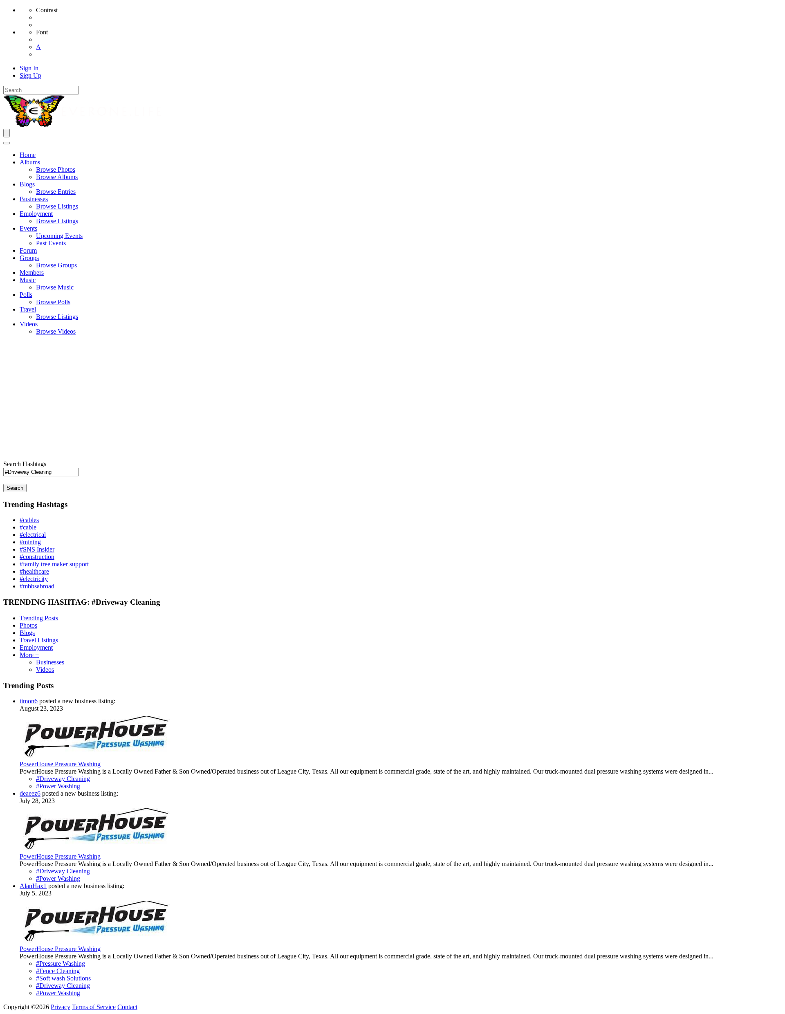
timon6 (29, 701)
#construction (37, 556)
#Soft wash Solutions (63, 978)
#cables (29, 519)
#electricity (34, 578)
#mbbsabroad (37, 586)
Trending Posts (39, 618)
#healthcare (34, 571)
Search (15, 488)
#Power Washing (58, 786)
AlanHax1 (33, 885)
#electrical (33, 534)
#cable (28, 527)
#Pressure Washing (60, 963)
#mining (30, 541)
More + (29, 654)
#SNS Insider (37, 549)
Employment (36, 647)
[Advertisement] (392, 399)
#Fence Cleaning (58, 970)
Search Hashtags (24, 463)
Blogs (27, 632)
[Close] (6, 143)
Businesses (50, 662)
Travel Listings (39, 640)
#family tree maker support (54, 564)
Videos (45, 669)
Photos (28, 625)
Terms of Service (94, 1006)
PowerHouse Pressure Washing (60, 763)
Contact (127, 1006)
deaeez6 (30, 793)
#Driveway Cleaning (63, 778)
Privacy (60, 1006)
